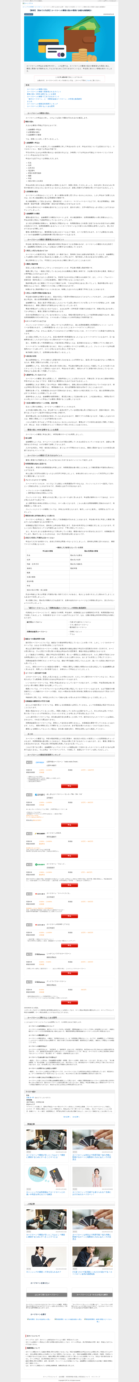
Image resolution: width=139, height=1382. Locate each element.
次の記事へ (76, 1117)
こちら (88, 80)
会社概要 (61, 1377)
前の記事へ (67, 1117)
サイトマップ (95, 1377)
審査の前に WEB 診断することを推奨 (41, 94)
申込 (69, 786)
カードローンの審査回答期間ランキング (42, 104)
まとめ (29, 101)
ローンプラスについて (50, 1377)
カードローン (38, 7)
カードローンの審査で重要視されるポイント (44, 91)
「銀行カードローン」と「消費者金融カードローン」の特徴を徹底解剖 (54, 99)
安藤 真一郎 (30, 1097)
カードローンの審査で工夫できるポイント (43, 96)
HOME (32, 7)
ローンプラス (26, 7)
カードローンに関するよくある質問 (40, 106)
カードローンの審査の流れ (37, 89)
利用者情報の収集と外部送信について (78, 1377)
